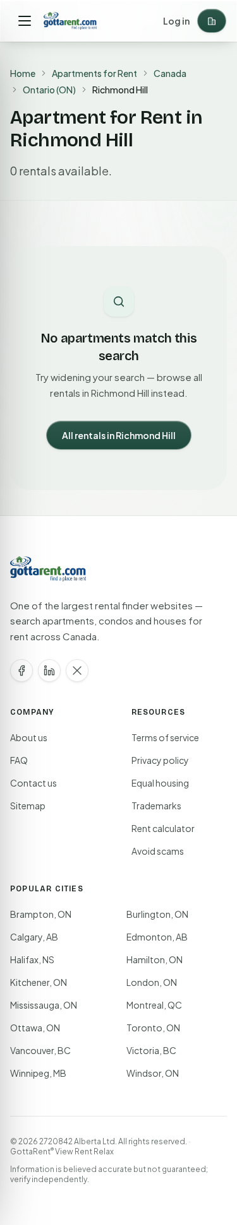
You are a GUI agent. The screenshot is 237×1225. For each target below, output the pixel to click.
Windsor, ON (152, 1073)
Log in (176, 20)
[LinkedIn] (49, 670)
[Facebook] (21, 670)
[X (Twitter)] (77, 670)
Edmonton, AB (157, 936)
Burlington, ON (157, 914)
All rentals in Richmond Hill (119, 435)
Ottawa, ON (35, 1027)
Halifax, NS (32, 959)
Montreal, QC (154, 1005)
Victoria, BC (151, 1050)
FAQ (19, 760)
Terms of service (165, 737)
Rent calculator (163, 828)
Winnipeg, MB (38, 1073)
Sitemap (28, 805)
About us (28, 737)
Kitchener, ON (38, 982)
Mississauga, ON (43, 1005)
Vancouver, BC (40, 1050)
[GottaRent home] (70, 21)
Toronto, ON (153, 1027)
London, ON (151, 982)
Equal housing (160, 782)
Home (22, 73)
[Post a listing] (211, 21)
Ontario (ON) (49, 89)
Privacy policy (160, 760)
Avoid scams (157, 851)
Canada (170, 73)
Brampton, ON (40, 914)
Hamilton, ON (154, 959)
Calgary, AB (34, 936)
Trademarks (156, 805)
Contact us (33, 782)
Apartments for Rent (94, 73)
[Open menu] (25, 21)
